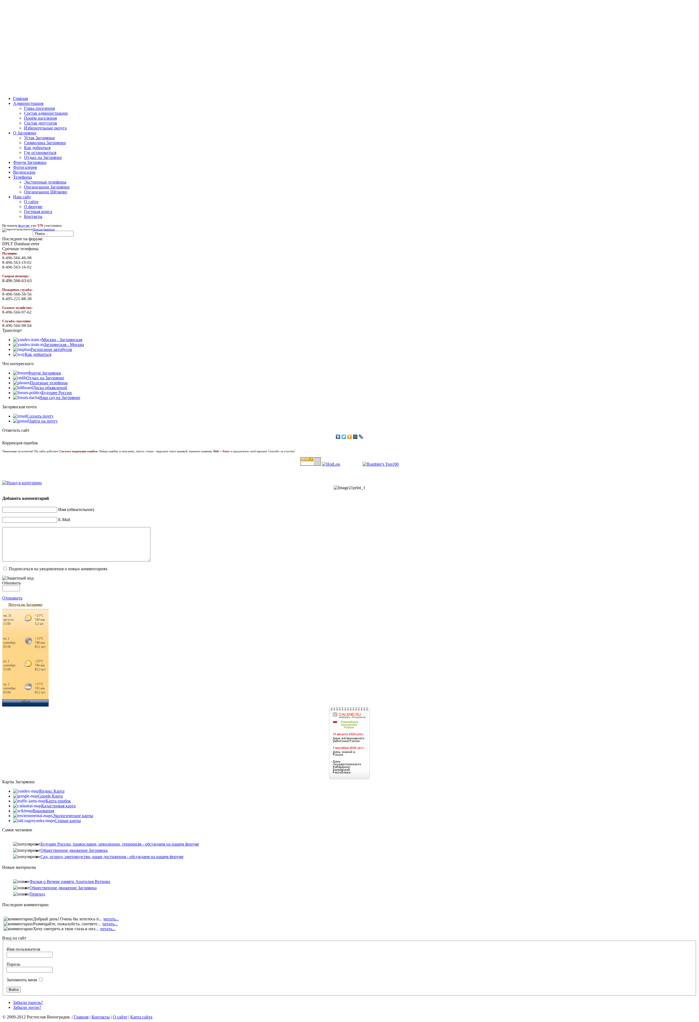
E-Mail (64, 519)
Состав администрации (46, 113)
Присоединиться (44, 229)
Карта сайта (141, 1017)
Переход (37, 894)
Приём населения (40, 118)
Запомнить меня (22, 979)
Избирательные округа (45, 128)
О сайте (31, 201)
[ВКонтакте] (338, 436)
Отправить (12, 598)
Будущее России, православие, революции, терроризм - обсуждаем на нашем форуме (119, 844)
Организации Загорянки (47, 187)
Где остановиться (40, 152)
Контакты (33, 216)
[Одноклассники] (350, 436)
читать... (111, 919)
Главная (81, 1017)
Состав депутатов (40, 123)
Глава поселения (39, 108)
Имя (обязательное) (76, 509)
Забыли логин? (27, 1007)
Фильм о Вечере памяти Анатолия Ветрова (69, 881)
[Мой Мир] (355, 436)
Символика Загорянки (45, 142)
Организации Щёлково (45, 192)
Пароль (13, 964)
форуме (24, 225)
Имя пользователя (23, 949)
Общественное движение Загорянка (74, 850)
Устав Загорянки (39, 137)
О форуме (33, 206)
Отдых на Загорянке (43, 157)
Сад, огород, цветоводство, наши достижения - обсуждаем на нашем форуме (111, 856)
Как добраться (37, 147)
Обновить (11, 583)
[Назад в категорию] (22, 482)
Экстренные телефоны (45, 182)
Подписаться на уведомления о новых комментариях (58, 568)
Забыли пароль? (28, 1002)
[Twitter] (344, 436)
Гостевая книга (38, 211)
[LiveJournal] (361, 436)
